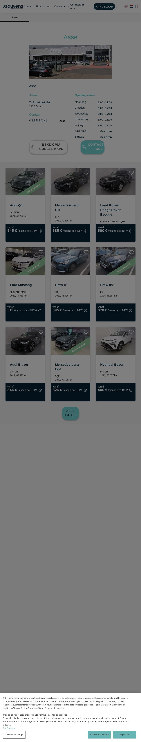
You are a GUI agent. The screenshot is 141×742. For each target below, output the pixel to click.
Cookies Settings (14, 734)
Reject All (124, 734)
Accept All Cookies (99, 734)
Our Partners (9, 728)
